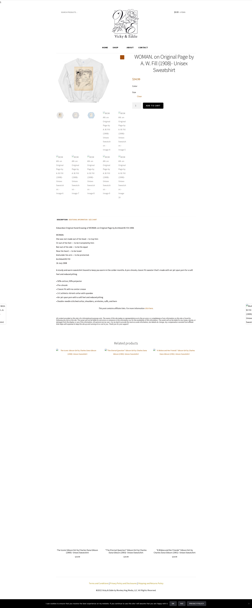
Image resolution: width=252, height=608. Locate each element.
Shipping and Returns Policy (150, 583)
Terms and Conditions (99, 583)
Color (134, 86)
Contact (143, 47)
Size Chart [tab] (93, 220)
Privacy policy (196, 603)
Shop (115, 47)
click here (149, 308)
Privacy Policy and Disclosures (123, 583)
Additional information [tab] (78, 220)
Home (105, 47)
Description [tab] (62, 220)
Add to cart (153, 105)
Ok (173, 603)
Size (134, 92)
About (130, 47)
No (181, 603)
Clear (139, 96)
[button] (122, 57)
